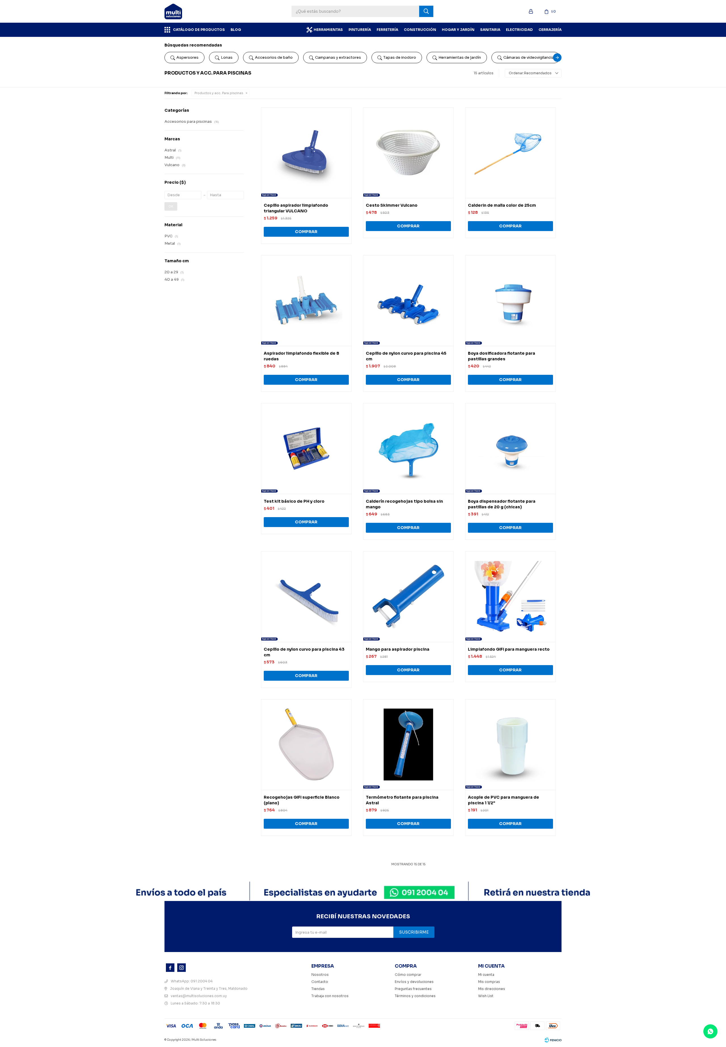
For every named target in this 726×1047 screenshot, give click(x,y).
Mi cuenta (486, 974)
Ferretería (387, 30)
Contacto (319, 982)
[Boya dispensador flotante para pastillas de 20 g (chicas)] (510, 448)
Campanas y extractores (338, 57)
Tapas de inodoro (399, 57)
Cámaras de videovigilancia (528, 57)
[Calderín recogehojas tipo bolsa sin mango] (408, 448)
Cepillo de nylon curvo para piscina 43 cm (304, 652)
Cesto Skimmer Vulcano (391, 205)
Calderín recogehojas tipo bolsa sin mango (404, 504)
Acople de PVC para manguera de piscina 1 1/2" (503, 800)
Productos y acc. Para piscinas (219, 93)
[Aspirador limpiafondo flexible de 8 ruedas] (306, 300)
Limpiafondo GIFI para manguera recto (509, 649)
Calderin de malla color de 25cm (502, 205)
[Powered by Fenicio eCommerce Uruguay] (553, 1040)
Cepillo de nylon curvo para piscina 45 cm (406, 356)
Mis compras (489, 982)
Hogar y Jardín (458, 30)
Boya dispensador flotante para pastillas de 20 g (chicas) (501, 504)
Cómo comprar (408, 974)
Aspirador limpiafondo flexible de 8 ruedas (301, 356)
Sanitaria (490, 30)
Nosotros (320, 974)
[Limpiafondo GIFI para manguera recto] (510, 596)
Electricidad (519, 30)
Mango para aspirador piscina (397, 649)
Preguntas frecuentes (413, 989)
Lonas (227, 57)
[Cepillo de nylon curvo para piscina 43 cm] (306, 596)
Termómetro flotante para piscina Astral (402, 800)
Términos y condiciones (415, 996)
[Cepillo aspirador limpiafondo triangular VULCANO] (306, 152)
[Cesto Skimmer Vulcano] (408, 152)
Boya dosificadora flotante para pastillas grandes (501, 356)
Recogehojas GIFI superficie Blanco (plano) (301, 800)
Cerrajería (550, 30)
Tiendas (318, 989)
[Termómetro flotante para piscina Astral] (408, 744)
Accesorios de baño (274, 57)
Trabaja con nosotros (330, 996)
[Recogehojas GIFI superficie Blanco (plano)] (306, 744)
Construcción (420, 30)
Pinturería (360, 30)
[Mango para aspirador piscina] (408, 596)
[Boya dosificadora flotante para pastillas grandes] (510, 300)
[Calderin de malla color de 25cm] (510, 152)
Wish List (485, 996)
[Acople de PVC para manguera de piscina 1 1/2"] (510, 744)
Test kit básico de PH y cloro (294, 501)
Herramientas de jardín (459, 57)
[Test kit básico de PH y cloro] (306, 448)
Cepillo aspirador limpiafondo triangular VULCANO (296, 208)
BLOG (236, 30)
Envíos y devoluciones (414, 982)
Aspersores (187, 57)
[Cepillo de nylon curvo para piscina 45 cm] (408, 300)
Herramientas (328, 30)
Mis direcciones (491, 989)
